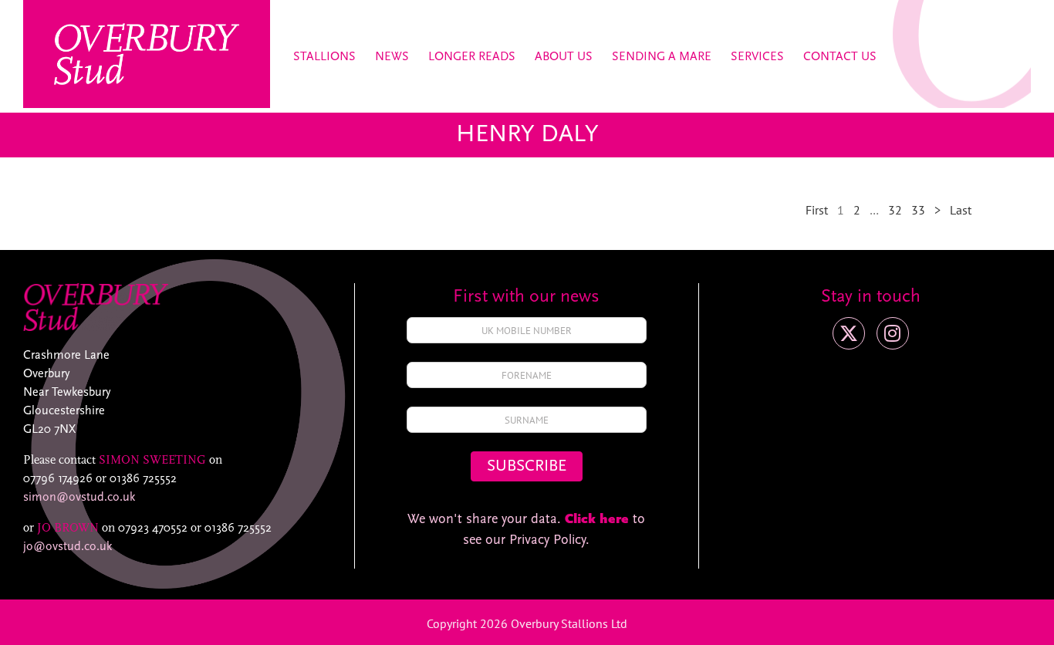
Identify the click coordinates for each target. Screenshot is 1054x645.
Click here (597, 520)
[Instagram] (893, 333)
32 (895, 210)
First (817, 210)
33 (918, 210)
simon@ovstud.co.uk (79, 497)
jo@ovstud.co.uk (67, 547)
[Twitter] (849, 333)
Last (960, 210)
